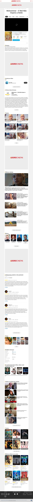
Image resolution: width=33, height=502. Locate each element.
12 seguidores (10, 319)
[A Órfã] (7, 370)
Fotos (6, 336)
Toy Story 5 (22, 465)
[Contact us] (5, 496)
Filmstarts (27, 493)
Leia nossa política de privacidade (12, 500)
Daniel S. (9, 318)
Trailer (5, 469)
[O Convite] (8, 476)
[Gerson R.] (6, 291)
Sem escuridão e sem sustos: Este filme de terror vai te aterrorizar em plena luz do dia (22, 222)
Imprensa (14, 36)
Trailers (7, 113)
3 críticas (13, 319)
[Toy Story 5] (24, 460)
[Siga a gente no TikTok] (9, 494)
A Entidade (19, 374)
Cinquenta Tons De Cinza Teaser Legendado (24, 438)
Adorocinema (21, 36)
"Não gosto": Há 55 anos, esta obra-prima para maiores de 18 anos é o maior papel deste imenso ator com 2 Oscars (22, 384)
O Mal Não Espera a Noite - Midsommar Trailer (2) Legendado (10, 130)
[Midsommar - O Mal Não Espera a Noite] (8, 36)
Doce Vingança (13, 374)
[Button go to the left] (25, 16)
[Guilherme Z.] (6, 305)
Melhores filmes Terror (17, 375)
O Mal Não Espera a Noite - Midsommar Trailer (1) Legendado (10, 121)
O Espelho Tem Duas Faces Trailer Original (16, 438)
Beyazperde (24, 494)
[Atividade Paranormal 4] (25, 370)
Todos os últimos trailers (16, 451)
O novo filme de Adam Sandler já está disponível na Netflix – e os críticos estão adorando (22, 397)
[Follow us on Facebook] (2, 494)
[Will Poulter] (19, 237)
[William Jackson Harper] (25, 237)
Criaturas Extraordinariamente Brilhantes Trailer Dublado (8, 438)
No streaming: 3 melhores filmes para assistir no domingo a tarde (21, 410)
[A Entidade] (19, 370)
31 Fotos (17, 346)
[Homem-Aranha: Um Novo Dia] (8, 460)
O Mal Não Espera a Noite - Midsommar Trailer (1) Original (22, 121)
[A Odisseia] (16, 460)
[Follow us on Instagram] (7, 494)
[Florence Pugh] (7, 237)
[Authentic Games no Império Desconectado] (16, 476)
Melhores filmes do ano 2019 (11, 375)
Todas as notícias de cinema (16, 425)
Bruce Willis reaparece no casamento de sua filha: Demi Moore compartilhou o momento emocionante (22, 390)
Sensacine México (29, 494)
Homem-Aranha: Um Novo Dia (8, 465)
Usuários (18, 36)
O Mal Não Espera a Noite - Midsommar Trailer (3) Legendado (22, 139)
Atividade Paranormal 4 (26, 374)
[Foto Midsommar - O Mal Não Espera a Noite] (8, 341)
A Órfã (7, 374)
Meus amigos (25, 36)
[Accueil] (15, 1)
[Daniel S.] (6, 319)
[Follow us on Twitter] (4, 494)
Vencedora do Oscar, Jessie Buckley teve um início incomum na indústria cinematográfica (22, 418)
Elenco (7, 233)
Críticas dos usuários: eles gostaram (14, 275)
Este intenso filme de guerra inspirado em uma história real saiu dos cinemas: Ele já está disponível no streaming (22, 204)
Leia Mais (6, 287)
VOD (5, 79)
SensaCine (30, 493)
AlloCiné (24, 493)
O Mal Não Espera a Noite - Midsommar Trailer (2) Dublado (22, 130)
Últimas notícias (9, 172)
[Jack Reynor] (13, 237)
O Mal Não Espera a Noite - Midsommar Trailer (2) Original (10, 139)
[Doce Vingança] (13, 370)
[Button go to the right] (27, 16)
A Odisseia (14, 465)
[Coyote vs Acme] (24, 476)
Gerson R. (9, 291)
